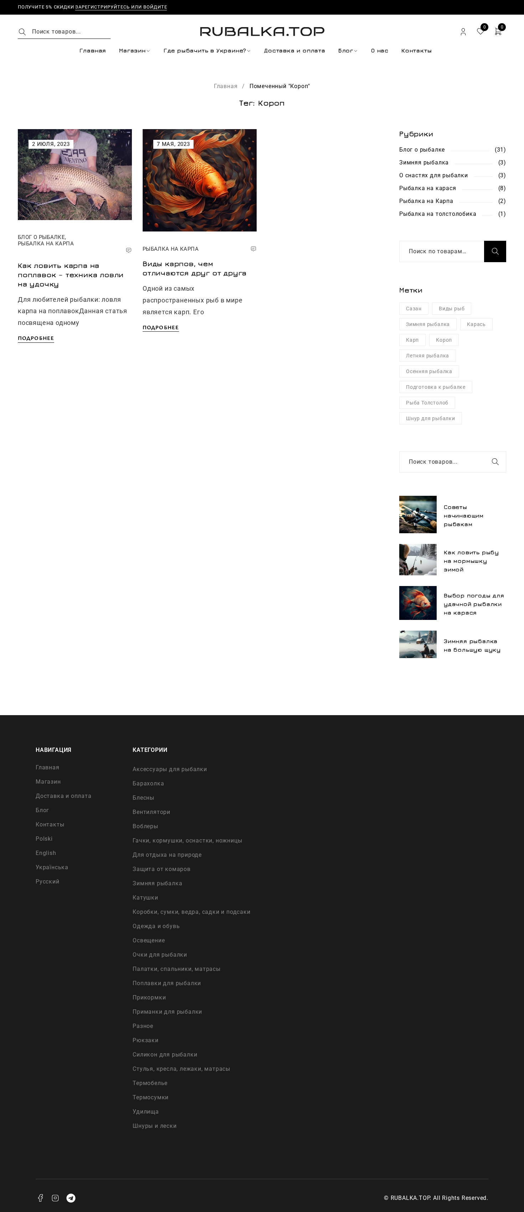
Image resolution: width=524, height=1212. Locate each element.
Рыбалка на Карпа (46, 243)
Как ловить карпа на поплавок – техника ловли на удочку (71, 274)
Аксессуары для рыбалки (170, 769)
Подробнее (36, 337)
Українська (52, 867)
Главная (226, 86)
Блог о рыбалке (41, 237)
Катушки (145, 897)
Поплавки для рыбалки (167, 983)
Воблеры (145, 826)
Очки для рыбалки (160, 954)
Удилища (146, 1111)
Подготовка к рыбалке (436, 387)
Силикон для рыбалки (165, 1054)
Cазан (414, 308)
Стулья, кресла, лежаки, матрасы (181, 1068)
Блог (42, 810)
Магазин (48, 781)
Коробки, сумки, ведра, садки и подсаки (191, 911)
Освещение (149, 940)
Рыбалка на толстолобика (437, 213)
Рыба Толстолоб (427, 403)
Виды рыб (451, 308)
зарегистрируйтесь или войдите (121, 7)
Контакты (50, 824)
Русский (48, 881)
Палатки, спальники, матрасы (177, 969)
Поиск (495, 251)
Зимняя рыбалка (424, 162)
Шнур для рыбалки (430, 418)
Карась (476, 324)
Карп (412, 340)
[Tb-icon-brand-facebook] (40, 1198)
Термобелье (150, 1083)
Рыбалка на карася (427, 188)
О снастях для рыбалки (433, 175)
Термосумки (151, 1097)
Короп (444, 340)
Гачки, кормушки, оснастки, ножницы (187, 840)
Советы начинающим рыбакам (464, 515)
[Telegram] (71, 1198)
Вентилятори (151, 812)
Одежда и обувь (156, 926)
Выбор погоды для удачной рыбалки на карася (474, 604)
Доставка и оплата (64, 796)
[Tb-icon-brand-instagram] (55, 1198)
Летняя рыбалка (427, 355)
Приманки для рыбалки (167, 1011)
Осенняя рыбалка (429, 371)
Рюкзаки (146, 1040)
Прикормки (149, 997)
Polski (44, 838)
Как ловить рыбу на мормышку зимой (471, 560)
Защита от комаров (162, 869)
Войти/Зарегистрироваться (463, 32)
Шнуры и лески (154, 1125)
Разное (143, 1026)
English (46, 853)
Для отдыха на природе (167, 854)
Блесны (143, 797)
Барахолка (148, 783)
